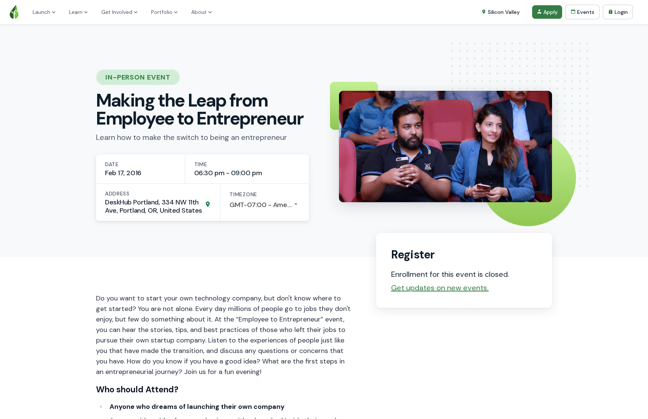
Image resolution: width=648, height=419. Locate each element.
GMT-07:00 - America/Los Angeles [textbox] (265, 204)
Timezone (243, 194)
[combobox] (265, 205)
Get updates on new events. (440, 288)
